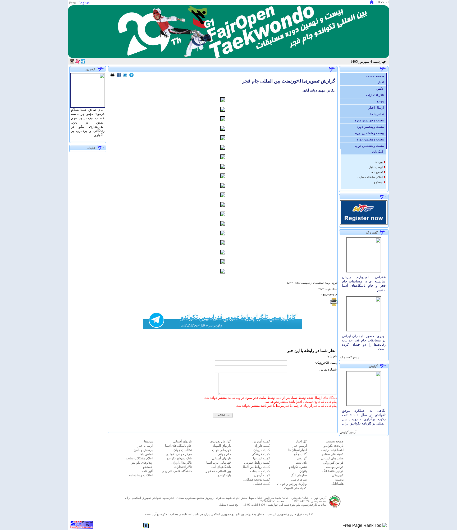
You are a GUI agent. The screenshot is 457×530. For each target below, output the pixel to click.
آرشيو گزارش (347, 432)
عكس (381, 88)
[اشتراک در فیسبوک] (119, 75)
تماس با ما (378, 114)
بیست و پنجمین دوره (371, 127)
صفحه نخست (376, 76)
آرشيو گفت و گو (349, 357)
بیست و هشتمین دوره (370, 146)
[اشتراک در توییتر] (125, 75)
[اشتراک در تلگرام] (131, 75)
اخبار (382, 82)
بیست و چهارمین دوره (370, 120)
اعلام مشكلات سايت (370, 177)
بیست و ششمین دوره (370, 133)
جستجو (378, 182)
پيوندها (381, 101)
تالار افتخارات (376, 95)
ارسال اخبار (377, 107)
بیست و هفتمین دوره (371, 139)
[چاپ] (112, 75)
